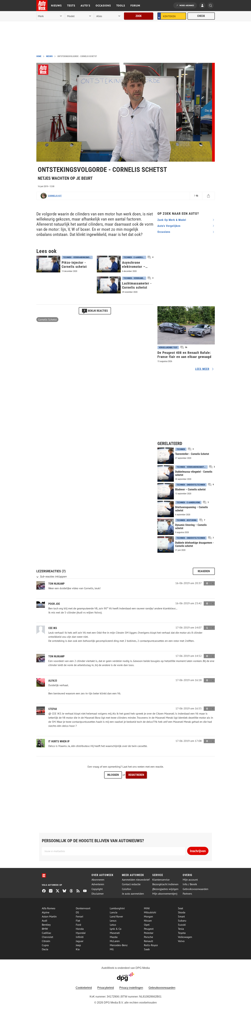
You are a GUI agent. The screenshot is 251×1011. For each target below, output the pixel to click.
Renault (148, 941)
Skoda (181, 912)
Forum (135, 5)
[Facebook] (45, 891)
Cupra (45, 945)
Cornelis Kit (55, 196)
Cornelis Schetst (47, 319)
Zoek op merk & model (171, 220)
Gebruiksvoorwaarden (195, 889)
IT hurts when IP (58, 741)
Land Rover (116, 916)
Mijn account (190, 879)
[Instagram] (52, 891)
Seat (180, 908)
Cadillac (46, 933)
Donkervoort (83, 908)
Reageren (204, 571)
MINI (147, 908)
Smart (181, 916)
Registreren (136, 774)
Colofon (126, 889)
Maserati (115, 933)
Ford (78, 924)
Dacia (45, 949)
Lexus (113, 920)
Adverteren (98, 884)
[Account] (203, 5)
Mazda (113, 937)
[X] (58, 891)
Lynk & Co (115, 928)
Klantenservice (161, 879)
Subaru (182, 920)
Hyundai (81, 933)
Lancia (113, 912)
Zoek (139, 16)
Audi (44, 920)
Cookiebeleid (84, 987)
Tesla (181, 928)
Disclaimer (98, 893)
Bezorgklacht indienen (165, 884)
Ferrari (79, 916)
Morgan (148, 916)
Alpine (45, 912)
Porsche (148, 937)
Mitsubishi (150, 912)
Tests (71, 5)
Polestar (148, 933)
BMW (45, 928)
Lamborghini (117, 908)
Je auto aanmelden (133, 893)
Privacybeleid (105, 987)
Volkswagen (185, 937)
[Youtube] (86, 891)
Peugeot (149, 928)
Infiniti (79, 937)
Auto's (85, 5)
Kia (78, 949)
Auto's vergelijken (168, 226)
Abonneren (98, 879)
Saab (147, 949)
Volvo (181, 941)
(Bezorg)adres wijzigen (165, 889)
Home (38, 56)
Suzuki (182, 924)
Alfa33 (52, 680)
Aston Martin (49, 916)
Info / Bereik (190, 884)
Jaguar (79, 941)
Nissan (148, 920)
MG (112, 949)
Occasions (103, 5)
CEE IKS (52, 628)
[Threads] (72, 891)
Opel (147, 924)
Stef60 (52, 709)
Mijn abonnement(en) (164, 893)
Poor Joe (54, 603)
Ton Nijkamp (56, 583)
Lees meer (202, 369)
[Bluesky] (65, 891)
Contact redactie (131, 884)
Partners (187, 893)
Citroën (46, 941)
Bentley (46, 924)
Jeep (78, 945)
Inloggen (113, 774)
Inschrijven (198, 851)
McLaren (115, 941)
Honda (80, 928)
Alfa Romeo (48, 908)
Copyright (97, 889)
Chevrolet (47, 937)
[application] (124, 112)
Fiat (78, 920)
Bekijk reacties (96, 310)
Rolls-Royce (151, 945)
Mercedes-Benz (119, 945)
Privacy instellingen (131, 987)
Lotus (113, 924)
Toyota (182, 933)
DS (77, 912)
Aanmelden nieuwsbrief (136, 879)
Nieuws (56, 5)
